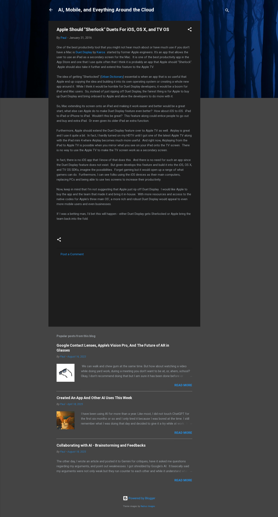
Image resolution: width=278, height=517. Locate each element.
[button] (189, 30)
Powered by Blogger (141, 498)
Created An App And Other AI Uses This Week (94, 398)
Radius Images (148, 506)
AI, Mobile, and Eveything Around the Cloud (106, 10)
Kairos (101, 52)
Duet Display (84, 52)
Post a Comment (72, 254)
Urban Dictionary (112, 77)
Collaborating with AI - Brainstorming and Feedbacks (101, 445)
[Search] (227, 11)
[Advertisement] (217, 82)
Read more (183, 385)
